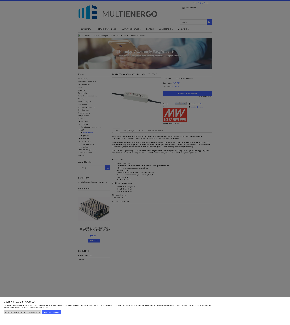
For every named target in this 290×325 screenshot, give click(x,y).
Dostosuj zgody (34, 312)
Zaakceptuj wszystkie (51, 312)
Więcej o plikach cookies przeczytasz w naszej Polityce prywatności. (26, 308)
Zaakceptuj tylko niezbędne (15, 312)
